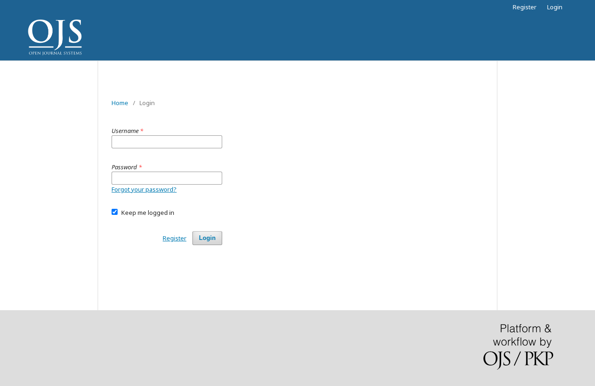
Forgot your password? (144, 189)
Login (554, 7)
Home (120, 103)
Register (524, 7)
